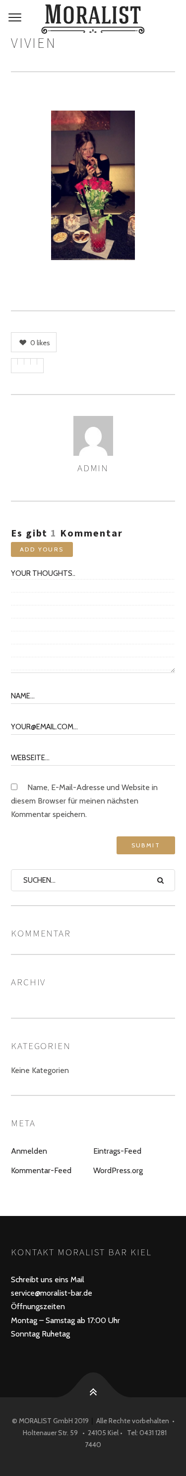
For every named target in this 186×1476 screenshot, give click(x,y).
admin (93, 468)
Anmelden (29, 1151)
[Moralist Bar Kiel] (93, 19)
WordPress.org (118, 1170)
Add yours (42, 549)
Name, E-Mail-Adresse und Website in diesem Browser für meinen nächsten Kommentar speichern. (84, 801)
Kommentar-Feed (41, 1170)
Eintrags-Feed (117, 1151)
